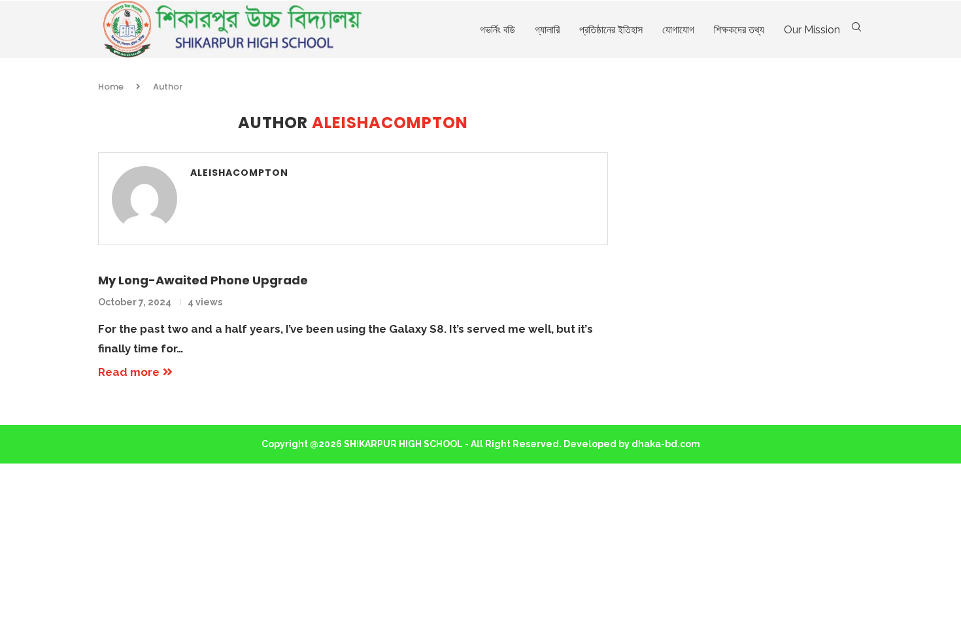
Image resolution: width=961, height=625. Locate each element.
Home (111, 86)
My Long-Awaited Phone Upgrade (203, 280)
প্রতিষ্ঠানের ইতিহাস (611, 30)
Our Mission (812, 30)
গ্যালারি (547, 30)
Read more (129, 372)
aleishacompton (239, 172)
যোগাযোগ (678, 30)
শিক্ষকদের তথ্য (739, 30)
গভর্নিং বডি (497, 30)
